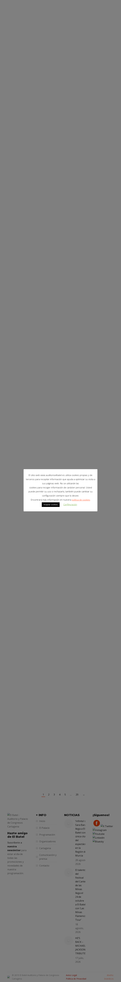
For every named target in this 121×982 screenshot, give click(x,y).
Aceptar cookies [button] (51, 504)
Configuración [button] (70, 504)
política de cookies (81, 499)
